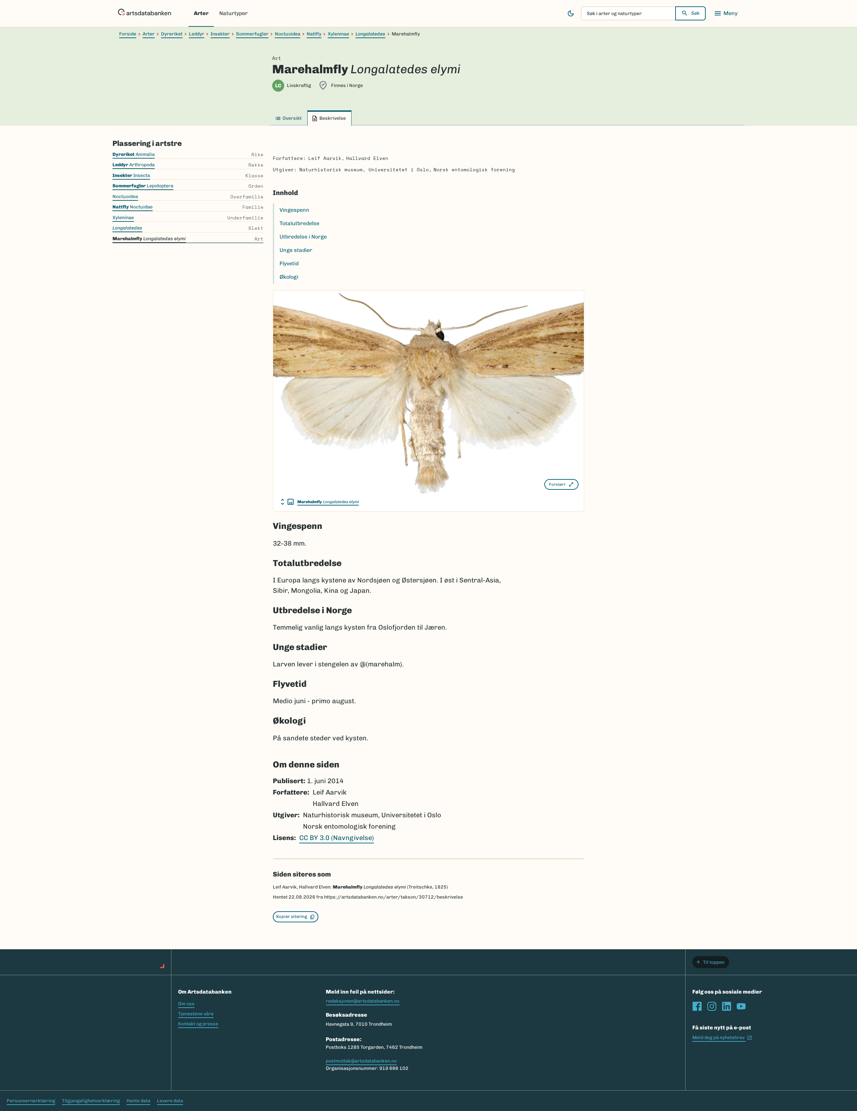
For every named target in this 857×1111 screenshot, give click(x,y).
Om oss (186, 1004)
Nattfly (314, 34)
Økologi (289, 277)
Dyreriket (171, 34)
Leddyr (196, 34)
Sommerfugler (252, 34)
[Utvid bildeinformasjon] (287, 502)
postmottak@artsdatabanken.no (361, 1061)
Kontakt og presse (198, 1024)
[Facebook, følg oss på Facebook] (697, 1006)
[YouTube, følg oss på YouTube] (741, 1006)
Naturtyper (233, 13)
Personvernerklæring (31, 1101)
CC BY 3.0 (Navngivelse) (336, 838)
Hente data (138, 1101)
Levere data (170, 1101)
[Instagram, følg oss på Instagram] (711, 1006)
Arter (201, 13)
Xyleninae (338, 34)
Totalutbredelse (299, 223)
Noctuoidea (287, 34)
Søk (695, 13)
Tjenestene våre (196, 1014)
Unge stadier (296, 250)
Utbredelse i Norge (303, 237)
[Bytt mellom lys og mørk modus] (571, 13)
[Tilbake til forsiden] (144, 13)
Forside (127, 34)
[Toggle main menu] (725, 13)
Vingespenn (294, 210)
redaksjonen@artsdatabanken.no (362, 1001)
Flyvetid (289, 263)
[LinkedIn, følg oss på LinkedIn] (726, 1006)
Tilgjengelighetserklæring (91, 1101)
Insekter (220, 34)
